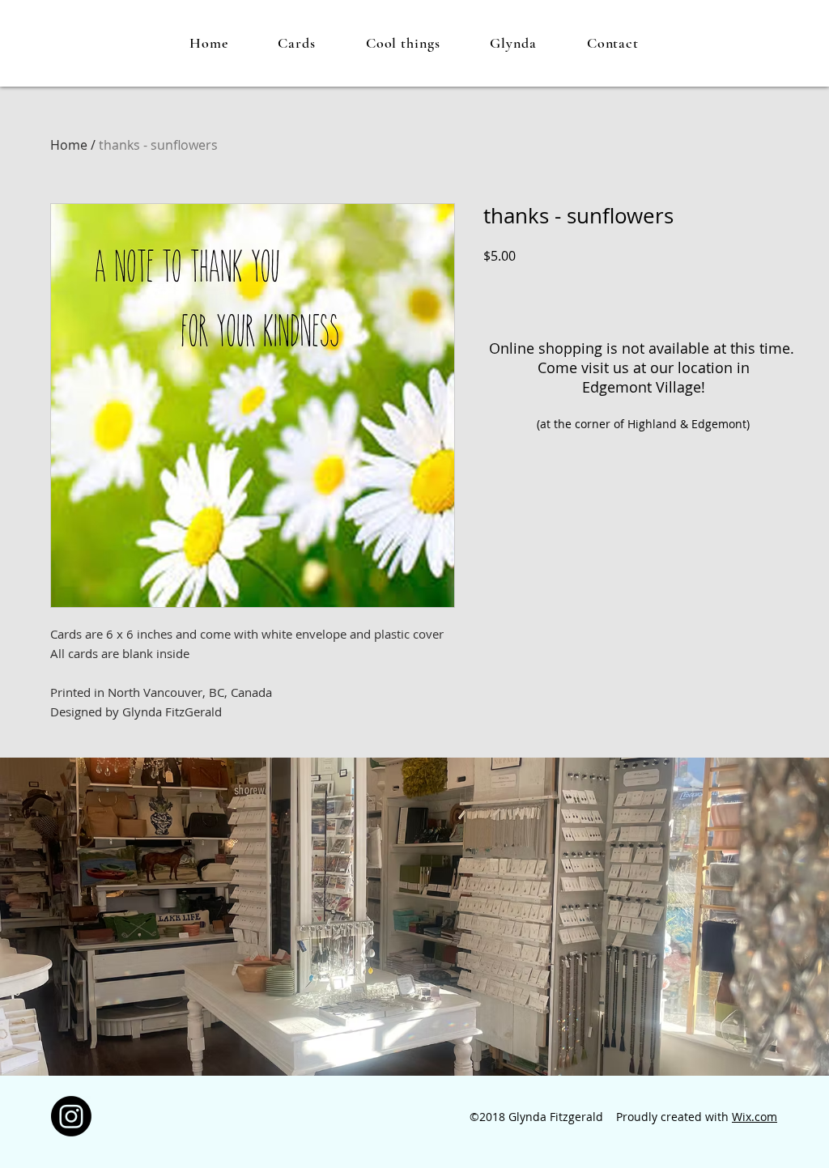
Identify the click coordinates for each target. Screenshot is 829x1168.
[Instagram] (71, 1116)
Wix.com (754, 1116)
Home (68, 145)
